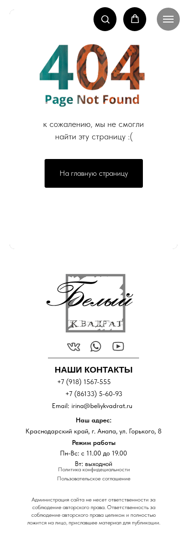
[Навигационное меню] (168, 19)
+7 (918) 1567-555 (84, 382)
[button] (105, 18)
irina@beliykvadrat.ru (101, 405)
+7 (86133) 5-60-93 (93, 394)
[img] (89, 303)
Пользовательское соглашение (93, 478)
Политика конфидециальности (94, 469)
